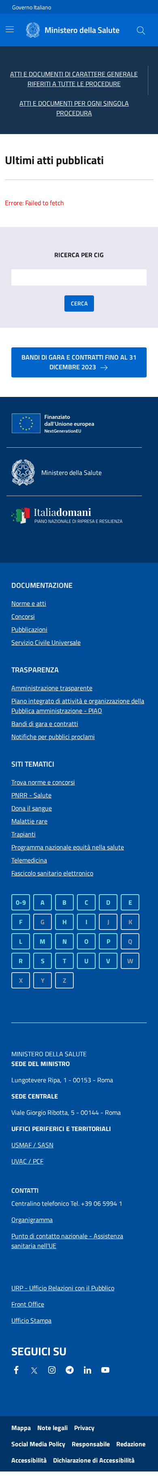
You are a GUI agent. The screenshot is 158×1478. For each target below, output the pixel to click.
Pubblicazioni (29, 629)
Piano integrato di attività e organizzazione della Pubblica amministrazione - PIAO (77, 705)
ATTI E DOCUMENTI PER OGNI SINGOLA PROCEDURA (74, 108)
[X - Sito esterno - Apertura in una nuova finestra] (34, 1370)
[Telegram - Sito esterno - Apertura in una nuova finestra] (70, 1369)
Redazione (130, 1444)
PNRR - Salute (31, 795)
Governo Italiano (31, 7)
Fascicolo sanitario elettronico (52, 873)
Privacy (84, 1427)
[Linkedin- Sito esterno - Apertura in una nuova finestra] (87, 1369)
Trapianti (23, 834)
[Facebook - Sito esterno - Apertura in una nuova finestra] (16, 1369)
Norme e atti (28, 603)
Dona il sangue (31, 808)
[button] (141, 30)
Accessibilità (29, 1460)
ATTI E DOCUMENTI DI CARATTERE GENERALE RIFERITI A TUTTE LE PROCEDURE (74, 79)
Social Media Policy (38, 1444)
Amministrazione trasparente (51, 688)
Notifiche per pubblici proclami (53, 736)
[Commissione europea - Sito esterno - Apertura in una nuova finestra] (53, 424)
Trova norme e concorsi (43, 782)
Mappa (21, 1427)
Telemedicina (29, 860)
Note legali (52, 1427)
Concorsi (23, 616)
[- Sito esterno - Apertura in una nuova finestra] (105, 1369)
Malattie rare (29, 821)
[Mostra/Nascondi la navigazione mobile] (10, 29)
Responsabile (91, 1444)
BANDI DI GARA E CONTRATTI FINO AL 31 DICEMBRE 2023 (79, 362)
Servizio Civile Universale (46, 642)
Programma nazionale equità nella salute (67, 847)
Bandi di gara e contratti (44, 723)
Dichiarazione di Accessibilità (94, 1460)
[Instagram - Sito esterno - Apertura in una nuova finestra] (52, 1369)
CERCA (79, 303)
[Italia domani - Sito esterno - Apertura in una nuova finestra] (72, 515)
